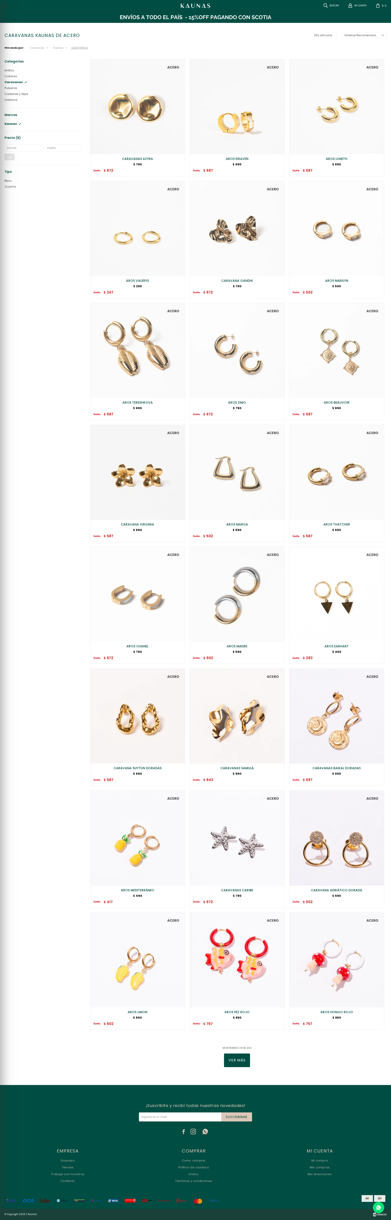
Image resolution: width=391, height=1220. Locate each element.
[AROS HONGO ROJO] (336, 960)
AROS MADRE (237, 646)
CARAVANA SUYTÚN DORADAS (138, 768)
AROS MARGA (237, 524)
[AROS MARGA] (237, 472)
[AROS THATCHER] (336, 472)
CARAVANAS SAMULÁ (237, 768)
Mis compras (320, 1167)
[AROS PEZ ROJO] (237, 960)
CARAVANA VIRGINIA (137, 524)
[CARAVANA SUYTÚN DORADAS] (137, 716)
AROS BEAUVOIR (337, 402)
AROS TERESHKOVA (137, 402)
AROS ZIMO (237, 402)
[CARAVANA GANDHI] (237, 228)
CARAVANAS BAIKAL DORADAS (336, 768)
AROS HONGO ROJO (336, 1012)
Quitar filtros (79, 48)
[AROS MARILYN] (336, 228)
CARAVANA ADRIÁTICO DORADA (336, 890)
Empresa (67, 1160)
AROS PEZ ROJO (237, 1012)
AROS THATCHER (336, 524)
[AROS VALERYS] (137, 228)
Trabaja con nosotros (67, 1174)
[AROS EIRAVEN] (237, 106)
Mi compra (319, 1160)
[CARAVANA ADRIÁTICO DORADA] (336, 837)
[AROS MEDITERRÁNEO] (137, 837)
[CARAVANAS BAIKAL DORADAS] (336, 716)
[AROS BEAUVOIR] (336, 350)
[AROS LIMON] (137, 960)
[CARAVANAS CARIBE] (237, 837)
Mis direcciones (320, 1174)
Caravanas (37, 48)
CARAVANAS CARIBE (237, 890)
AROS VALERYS (137, 280)
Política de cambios (193, 1167)
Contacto (67, 1181)
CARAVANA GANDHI (237, 280)
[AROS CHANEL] (137, 594)
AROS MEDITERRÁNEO (137, 890)
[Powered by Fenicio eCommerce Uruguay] (379, 1214)
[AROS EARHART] (336, 594)
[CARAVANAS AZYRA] (137, 106)
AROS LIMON (137, 1012)
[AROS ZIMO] (237, 350)
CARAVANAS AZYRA (137, 159)
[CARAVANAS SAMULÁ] (237, 716)
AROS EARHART (336, 646)
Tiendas (68, 1167)
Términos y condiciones (193, 1181)
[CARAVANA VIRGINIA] (137, 472)
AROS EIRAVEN (237, 159)
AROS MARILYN (336, 280)
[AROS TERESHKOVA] (137, 350)
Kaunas (58, 48)
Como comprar (194, 1160)
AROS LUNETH (336, 159)
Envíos (193, 1174)
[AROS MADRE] (237, 594)
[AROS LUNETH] (336, 106)
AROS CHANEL (137, 646)
